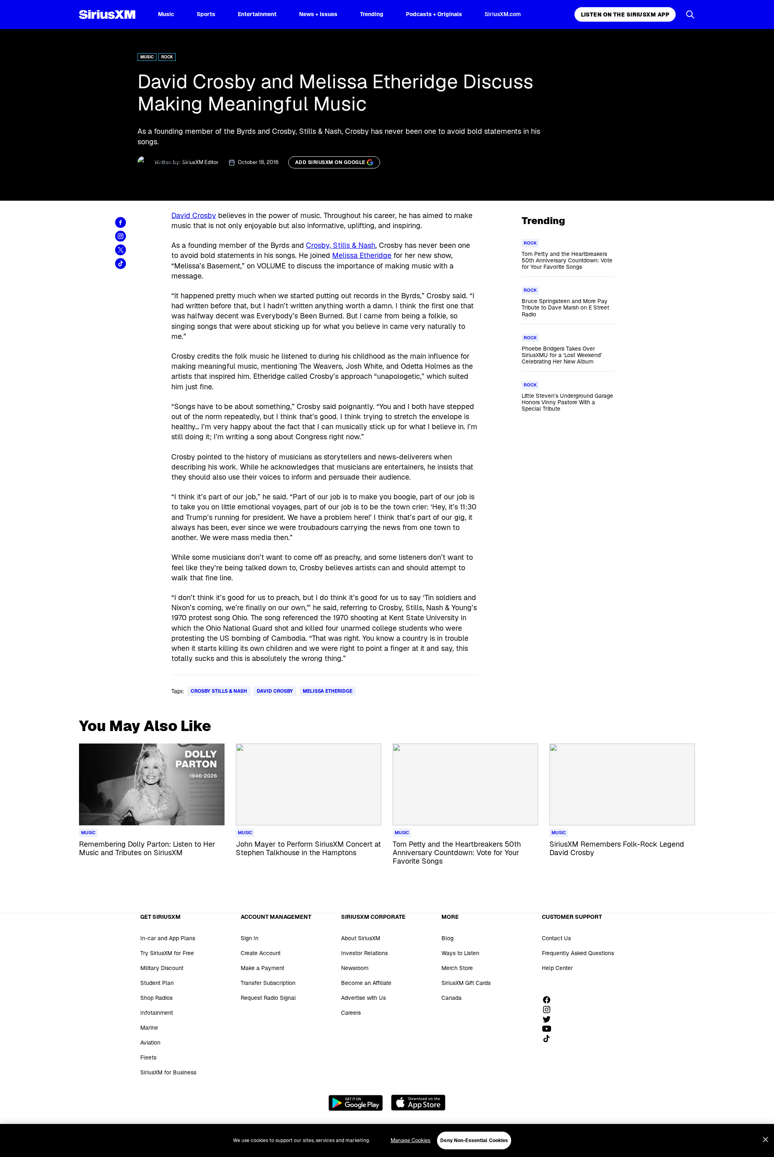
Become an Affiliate (366, 983)
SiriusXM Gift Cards (466, 983)
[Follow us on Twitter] (549, 1019)
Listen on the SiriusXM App (625, 14)
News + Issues (318, 14)
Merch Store (457, 968)
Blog (447, 938)
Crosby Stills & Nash (219, 691)
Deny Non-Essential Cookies (474, 1140)
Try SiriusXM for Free (167, 953)
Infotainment (156, 1012)
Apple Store (418, 1103)
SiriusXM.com (503, 14)
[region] (387, 1140)
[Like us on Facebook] (549, 1000)
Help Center (557, 968)
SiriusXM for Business (168, 1072)
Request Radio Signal (268, 997)
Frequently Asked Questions (578, 953)
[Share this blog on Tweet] (120, 249)
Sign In (249, 938)
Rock (167, 57)
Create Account (261, 953)
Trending (371, 14)
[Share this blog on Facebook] (120, 222)
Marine (149, 1027)
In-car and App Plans (167, 938)
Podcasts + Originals (434, 14)
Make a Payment (262, 968)
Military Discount (161, 968)
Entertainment (257, 14)
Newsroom (354, 968)
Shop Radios (156, 997)
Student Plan (157, 983)
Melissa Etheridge (361, 255)
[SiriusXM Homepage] (107, 14)
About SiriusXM (360, 938)
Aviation (150, 1042)
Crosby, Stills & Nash (340, 245)
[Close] (765, 1139)
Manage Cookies (411, 1140)
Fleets (148, 1057)
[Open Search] (690, 14)
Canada (451, 997)
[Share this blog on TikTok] (120, 263)
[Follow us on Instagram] (549, 1009)
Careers (351, 1012)
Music (166, 14)
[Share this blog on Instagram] (120, 236)
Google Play (356, 1103)
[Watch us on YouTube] (549, 1029)
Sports (206, 14)
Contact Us (556, 938)
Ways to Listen (460, 953)
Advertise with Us (363, 997)
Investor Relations (364, 953)
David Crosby (193, 215)
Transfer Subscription (268, 983)
